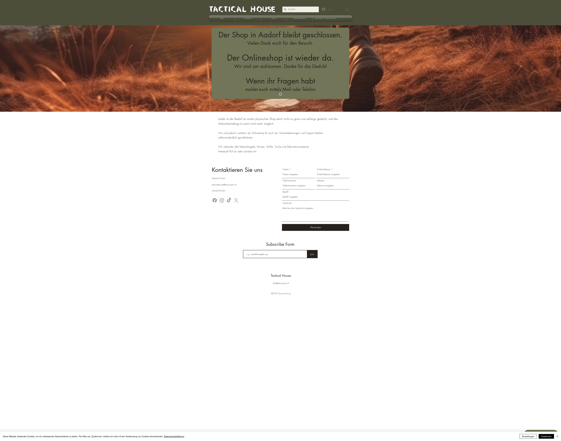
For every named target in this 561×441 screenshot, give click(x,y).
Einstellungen (528, 436)
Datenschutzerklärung (174, 436)
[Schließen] (557, 436)
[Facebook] (215, 200)
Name (286, 169)
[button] (347, 9)
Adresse (320, 181)
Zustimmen (546, 436)
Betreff (285, 192)
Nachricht (287, 203)
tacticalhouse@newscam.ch (224, 184)
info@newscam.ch (281, 283)
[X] (236, 200)
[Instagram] (222, 200)
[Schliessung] (280, 94)
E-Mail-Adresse (323, 169)
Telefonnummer (289, 181)
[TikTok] (229, 200)
